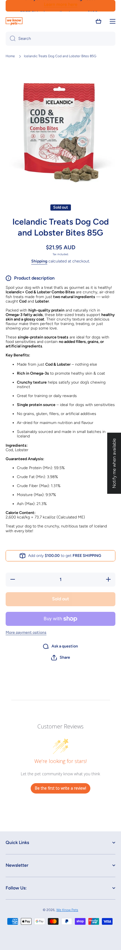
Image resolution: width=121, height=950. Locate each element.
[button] (98, 21)
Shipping (39, 261)
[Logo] (14, 21)
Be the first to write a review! (60, 788)
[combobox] (60, 39)
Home (10, 56)
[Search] (10, 39)
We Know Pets (67, 910)
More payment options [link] (26, 632)
